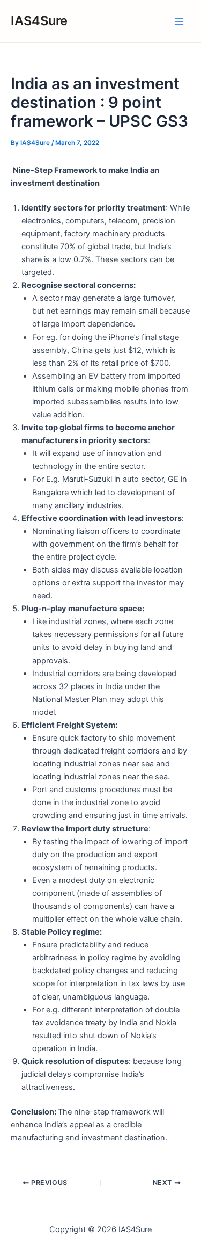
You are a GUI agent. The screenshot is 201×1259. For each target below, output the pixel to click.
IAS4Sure (39, 20)
